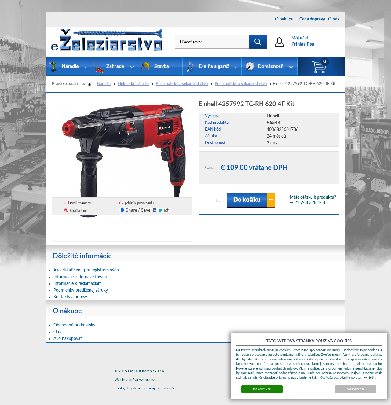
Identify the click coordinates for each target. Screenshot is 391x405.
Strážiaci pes (79, 210)
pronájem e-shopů (159, 388)
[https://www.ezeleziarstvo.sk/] (106, 42)
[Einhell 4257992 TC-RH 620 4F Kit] (124, 160)
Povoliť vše (262, 389)
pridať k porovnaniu (139, 203)
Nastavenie (356, 389)
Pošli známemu (81, 203)
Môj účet (299, 38)
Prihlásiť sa (302, 44)
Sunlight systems (128, 388)
